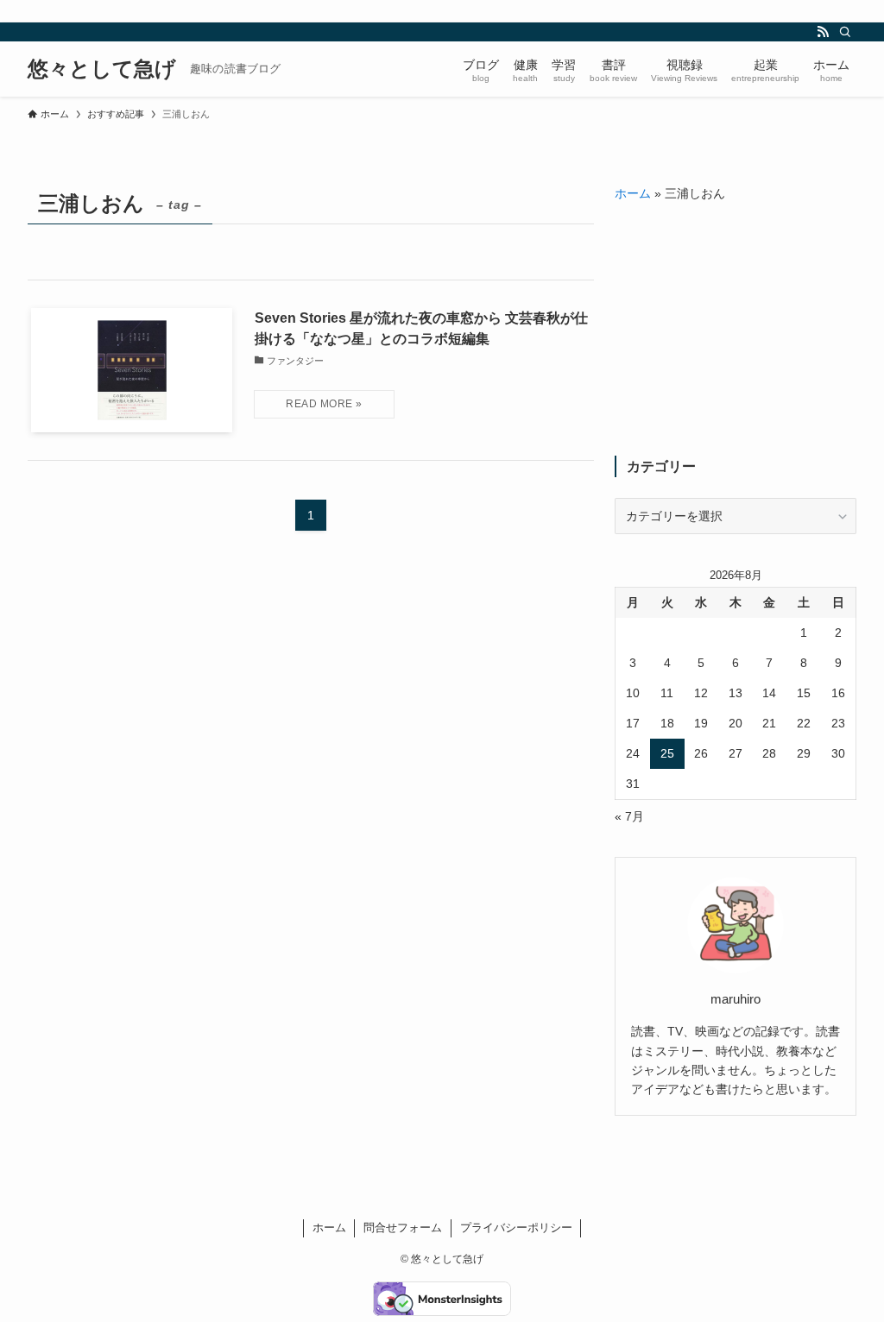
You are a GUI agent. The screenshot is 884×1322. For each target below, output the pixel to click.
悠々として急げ (102, 69)
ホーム (633, 193)
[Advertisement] (735, 329)
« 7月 (629, 816)
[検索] (845, 31)
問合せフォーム (402, 1227)
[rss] (822, 31)
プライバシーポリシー (516, 1227)
